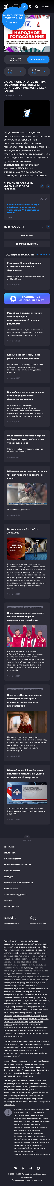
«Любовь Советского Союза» (26, 1015)
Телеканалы (9, 1104)
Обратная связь (11, 889)
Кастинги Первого (12, 871)
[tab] (15, 59)
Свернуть (27, 840)
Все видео (8, 877)
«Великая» (9, 1021)
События (8, 901)
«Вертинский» (21, 1021)
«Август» (8, 1015)
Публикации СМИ (11, 907)
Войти (45, 7)
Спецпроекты (10, 853)
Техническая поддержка (15, 895)
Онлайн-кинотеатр (12, 859)
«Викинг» (33, 1018)
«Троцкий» (43, 1018)
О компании (9, 847)
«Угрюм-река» (21, 1018)
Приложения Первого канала (17, 865)
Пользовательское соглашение (18, 883)
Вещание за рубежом (37, 923)
